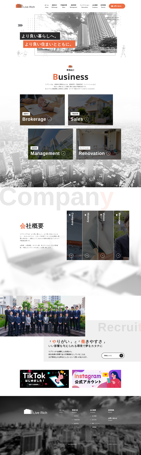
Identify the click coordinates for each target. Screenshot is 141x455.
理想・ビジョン (96, 423)
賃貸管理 (76, 423)
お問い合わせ (117, 6)
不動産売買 (77, 419)
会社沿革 (94, 419)
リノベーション (78, 427)
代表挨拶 (94, 427)
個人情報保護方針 (72, 444)
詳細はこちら (108, 355)
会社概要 (94, 416)
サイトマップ (62, 444)
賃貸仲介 (76, 416)
